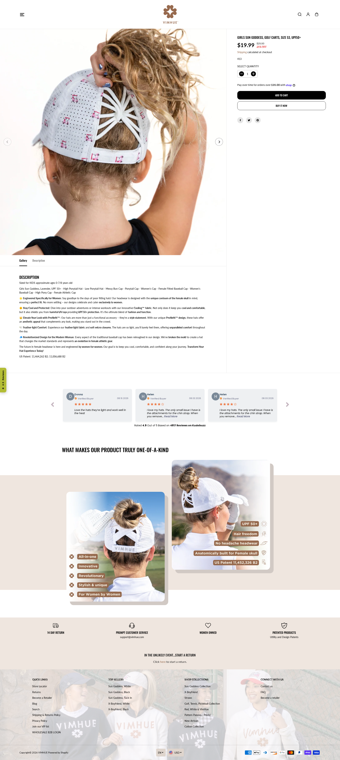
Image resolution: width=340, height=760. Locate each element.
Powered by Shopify (58, 752)
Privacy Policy (39, 720)
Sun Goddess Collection (198, 686)
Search (36, 709)
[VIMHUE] (170, 14)
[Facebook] (240, 120)
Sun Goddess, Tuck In (120, 697)
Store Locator (39, 686)
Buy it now (281, 105)
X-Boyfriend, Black (118, 709)
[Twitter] (249, 120)
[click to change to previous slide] (52, 405)
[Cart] (317, 14)
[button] (22, 14)
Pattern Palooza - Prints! (198, 714)
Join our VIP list (40, 726)
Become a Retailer (42, 697)
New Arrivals (191, 720)
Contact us (267, 686)
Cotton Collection (194, 726)
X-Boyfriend (191, 692)
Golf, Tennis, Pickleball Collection (202, 703)
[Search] (300, 14)
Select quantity (248, 66)
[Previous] (7, 142)
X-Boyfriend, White (118, 703)
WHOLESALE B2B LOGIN (46, 732)
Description (38, 260)
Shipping (242, 52)
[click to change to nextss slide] (287, 405)
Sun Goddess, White (119, 686)
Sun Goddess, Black (119, 692)
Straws (188, 697)
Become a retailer (270, 697)
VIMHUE (43, 752)
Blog (34, 703)
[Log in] (308, 14)
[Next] (219, 142)
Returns (36, 692)
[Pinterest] (258, 120)
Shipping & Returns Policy (46, 714)
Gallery (23, 260)
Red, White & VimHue (197, 709)
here (163, 661)
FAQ (263, 692)
